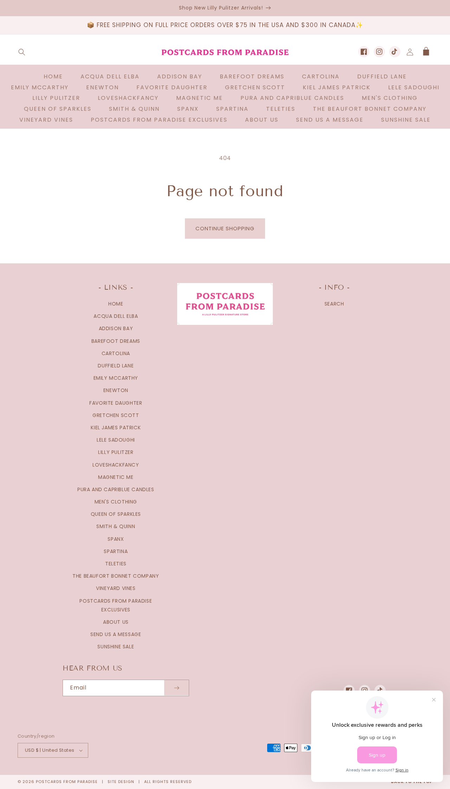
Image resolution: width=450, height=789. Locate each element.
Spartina (116, 551)
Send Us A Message (115, 634)
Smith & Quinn (115, 526)
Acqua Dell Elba (116, 316)
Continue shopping (225, 228)
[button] (22, 52)
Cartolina (116, 353)
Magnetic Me (116, 477)
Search (334, 303)
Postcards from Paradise (67, 781)
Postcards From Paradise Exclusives (115, 605)
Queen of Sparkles (116, 514)
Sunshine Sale (115, 646)
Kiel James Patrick (116, 427)
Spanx (116, 539)
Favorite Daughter (115, 402)
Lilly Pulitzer (115, 452)
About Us (116, 622)
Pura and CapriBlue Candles (115, 489)
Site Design (121, 781)
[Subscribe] (176, 688)
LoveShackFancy (115, 464)
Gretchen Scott (115, 415)
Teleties (116, 563)
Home (115, 303)
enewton (115, 390)
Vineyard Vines (115, 588)
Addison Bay (116, 328)
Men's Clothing (116, 501)
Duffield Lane (116, 365)
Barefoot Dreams (115, 341)
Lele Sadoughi (116, 439)
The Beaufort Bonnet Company (115, 575)
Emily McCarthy (116, 377)
